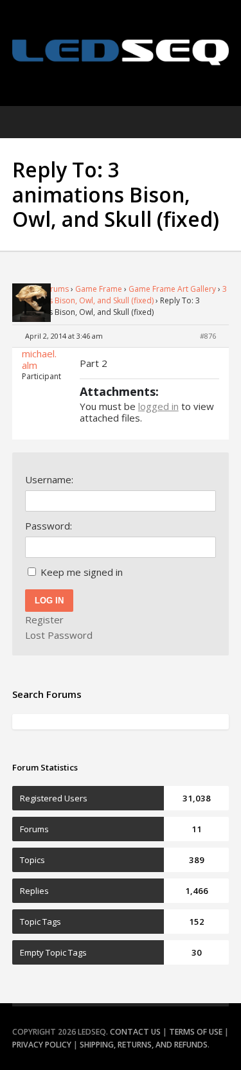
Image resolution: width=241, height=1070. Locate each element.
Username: (49, 479)
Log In (49, 600)
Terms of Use (195, 1031)
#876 (208, 336)
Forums (55, 288)
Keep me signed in (81, 572)
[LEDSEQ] (120, 52)
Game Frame (98, 288)
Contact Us (135, 1031)
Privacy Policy (41, 1044)
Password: (48, 525)
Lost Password (59, 635)
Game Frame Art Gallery (172, 288)
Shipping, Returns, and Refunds (144, 1044)
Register (44, 619)
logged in (158, 406)
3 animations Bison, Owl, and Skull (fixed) (119, 294)
